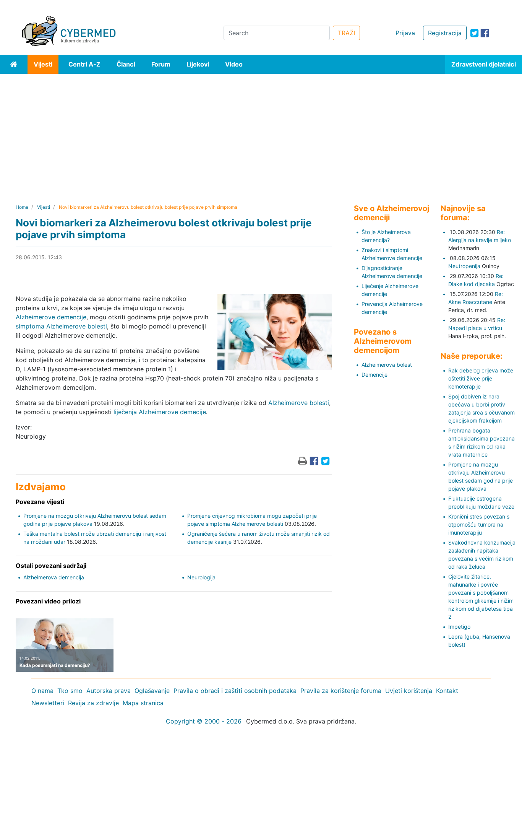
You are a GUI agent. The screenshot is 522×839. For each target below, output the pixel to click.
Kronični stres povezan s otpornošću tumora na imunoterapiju (478, 524)
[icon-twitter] (474, 33)
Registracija (445, 33)
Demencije (374, 374)
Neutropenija (464, 266)
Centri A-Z (84, 64)
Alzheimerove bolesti (298, 402)
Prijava (405, 33)
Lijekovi (197, 64)
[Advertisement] (261, 131)
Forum (160, 64)
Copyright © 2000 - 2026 (204, 721)
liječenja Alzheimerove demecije (159, 412)
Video (234, 64)
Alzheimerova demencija (53, 577)
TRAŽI (346, 33)
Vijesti (43, 64)
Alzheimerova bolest (387, 364)
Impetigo (459, 626)
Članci (126, 64)
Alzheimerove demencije (51, 317)
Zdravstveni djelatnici (483, 64)
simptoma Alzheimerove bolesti (61, 326)
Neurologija (201, 577)
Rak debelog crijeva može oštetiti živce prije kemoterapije (480, 378)
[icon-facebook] (485, 33)
